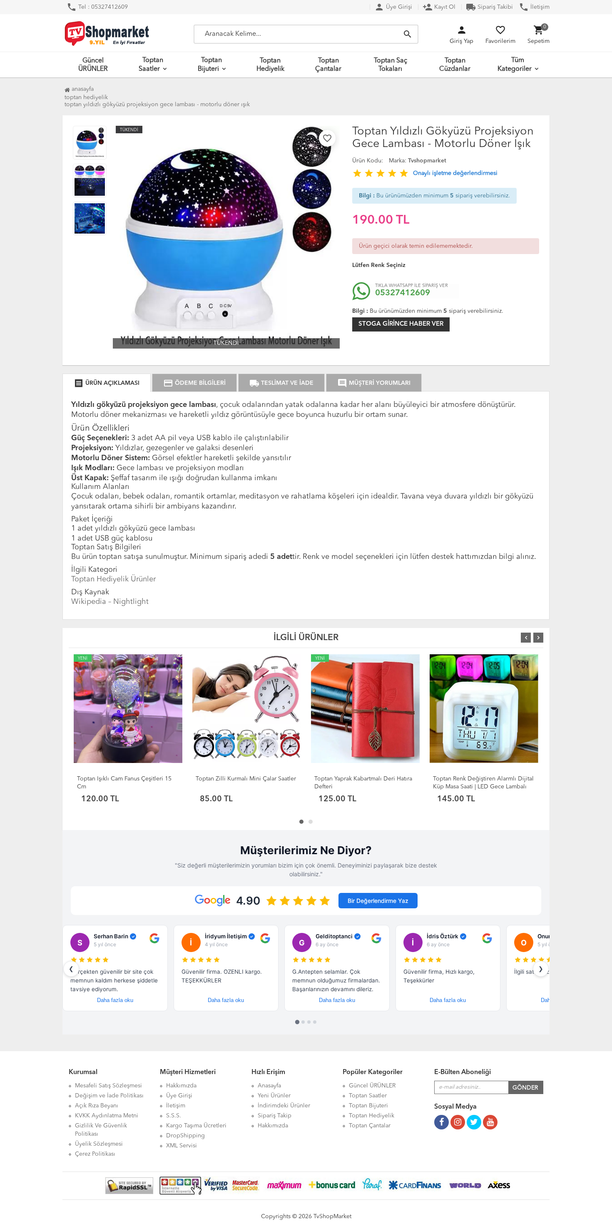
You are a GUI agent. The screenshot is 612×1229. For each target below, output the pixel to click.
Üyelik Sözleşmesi (99, 1144)
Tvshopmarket (427, 161)
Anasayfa (82, 89)
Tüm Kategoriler (515, 64)
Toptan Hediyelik (270, 64)
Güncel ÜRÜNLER (93, 64)
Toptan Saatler (151, 64)
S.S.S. (173, 1116)
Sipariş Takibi (489, 7)
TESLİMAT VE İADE (281, 383)
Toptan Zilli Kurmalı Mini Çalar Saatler (246, 779)
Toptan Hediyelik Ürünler (113, 579)
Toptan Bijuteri (210, 64)
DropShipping (185, 1136)
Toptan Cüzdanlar (454, 64)
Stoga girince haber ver (400, 324)
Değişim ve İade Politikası (109, 1096)
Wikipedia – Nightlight (110, 602)
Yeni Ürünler (274, 1096)
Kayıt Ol (439, 7)
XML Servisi (181, 1146)
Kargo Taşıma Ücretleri (196, 1126)
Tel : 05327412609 (97, 7)
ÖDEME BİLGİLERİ (194, 383)
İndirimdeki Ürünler (284, 1106)
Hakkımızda (181, 1086)
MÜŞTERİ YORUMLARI (373, 383)
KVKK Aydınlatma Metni (106, 1116)
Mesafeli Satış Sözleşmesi (108, 1086)
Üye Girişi (393, 7)
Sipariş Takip (274, 1116)
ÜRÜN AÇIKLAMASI (106, 383)
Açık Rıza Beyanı (96, 1106)
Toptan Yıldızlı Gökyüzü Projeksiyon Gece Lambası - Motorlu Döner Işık (157, 104)
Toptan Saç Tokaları (390, 64)
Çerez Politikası (95, 1154)
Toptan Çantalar (328, 64)
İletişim (534, 7)
